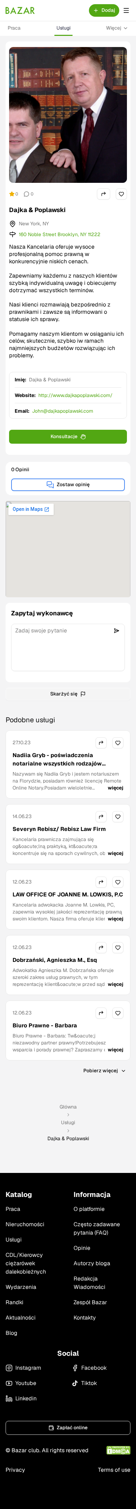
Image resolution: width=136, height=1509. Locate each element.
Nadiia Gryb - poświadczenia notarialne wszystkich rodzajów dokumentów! (57, 764)
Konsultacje (64, 436)
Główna (68, 1107)
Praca (14, 28)
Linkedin (26, 1398)
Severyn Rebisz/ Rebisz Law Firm (59, 829)
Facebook (94, 1367)
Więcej (113, 28)
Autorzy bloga (92, 1263)
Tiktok (89, 1383)
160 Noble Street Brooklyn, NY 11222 (59, 234)
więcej (115, 788)
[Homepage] (20, 10)
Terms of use (114, 1469)
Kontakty (85, 1317)
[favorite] (121, 194)
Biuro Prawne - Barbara (45, 1025)
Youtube (25, 1383)
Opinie (82, 1248)
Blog (11, 1333)
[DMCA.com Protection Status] (118, 1450)
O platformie (89, 1209)
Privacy (15, 1469)
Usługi (63, 28)
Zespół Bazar (90, 1302)
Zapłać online (72, 1427)
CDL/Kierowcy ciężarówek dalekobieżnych (26, 1263)
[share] (103, 194)
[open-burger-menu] (126, 10)
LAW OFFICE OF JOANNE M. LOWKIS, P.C (68, 894)
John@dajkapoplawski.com (62, 411)
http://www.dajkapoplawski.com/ (75, 395)
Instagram (28, 1367)
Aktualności (21, 1317)
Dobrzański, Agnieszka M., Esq (55, 960)
